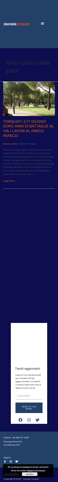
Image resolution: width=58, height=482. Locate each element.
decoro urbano (10, 144)
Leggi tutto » (9, 180)
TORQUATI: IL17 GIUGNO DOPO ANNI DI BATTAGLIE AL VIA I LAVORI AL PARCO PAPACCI (28, 128)
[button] (42, 23)
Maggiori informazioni (36, 470)
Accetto (29, 474)
